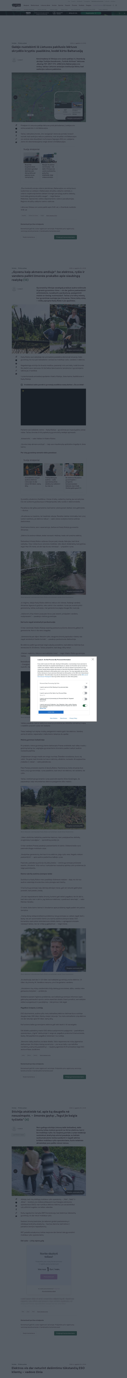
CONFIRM (51, 712)
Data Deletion (53, 718)
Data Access (63, 718)
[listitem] (63, 683)
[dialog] (63, 689)
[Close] (93, 659)
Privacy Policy (73, 718)
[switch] (85, 687)
